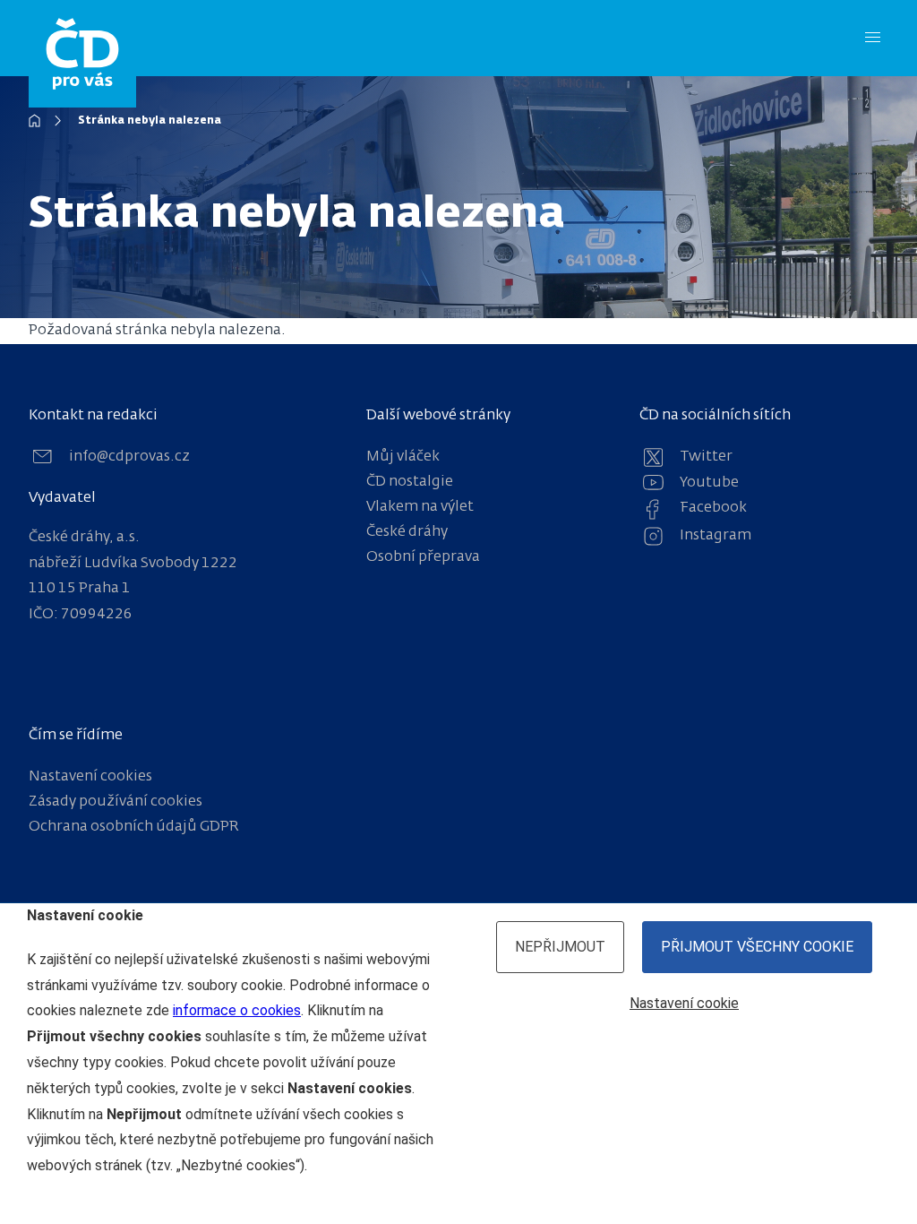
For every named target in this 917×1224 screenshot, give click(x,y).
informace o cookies (237, 1010)
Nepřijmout (560, 946)
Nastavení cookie (684, 1003)
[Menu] (873, 38)
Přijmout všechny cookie (757, 946)
